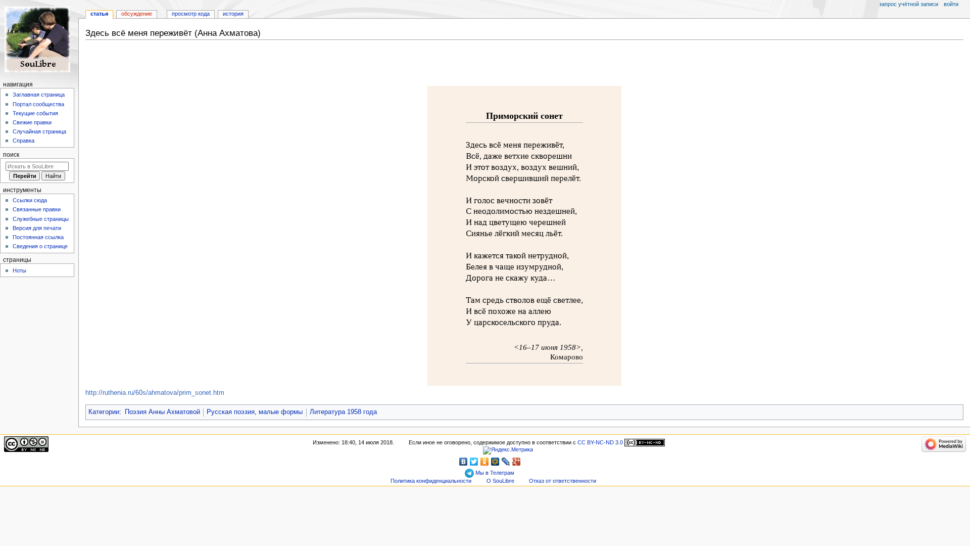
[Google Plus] (516, 461)
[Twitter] (474, 461)
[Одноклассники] (484, 461)
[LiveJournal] (506, 461)
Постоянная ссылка (38, 237)
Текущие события (35, 113)
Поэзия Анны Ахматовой (162, 412)
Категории (103, 412)
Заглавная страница (39, 95)
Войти (951, 4)
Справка (23, 141)
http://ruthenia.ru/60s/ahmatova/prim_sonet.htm (154, 392)
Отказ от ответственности (562, 481)
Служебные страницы (41, 219)
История (233, 14)
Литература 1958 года (343, 412)
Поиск (11, 155)
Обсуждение (136, 14)
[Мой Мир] (495, 461)
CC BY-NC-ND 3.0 (600, 442)
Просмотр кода (191, 14)
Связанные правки (37, 209)
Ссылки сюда (30, 200)
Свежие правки (32, 122)
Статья (99, 14)
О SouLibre (500, 481)
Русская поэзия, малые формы (255, 412)
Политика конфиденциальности (431, 481)
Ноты (19, 270)
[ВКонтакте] (463, 461)
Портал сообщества (38, 104)
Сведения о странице (40, 246)
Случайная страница (39, 131)
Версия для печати (37, 228)
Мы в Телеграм (494, 473)
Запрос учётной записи (908, 4)
